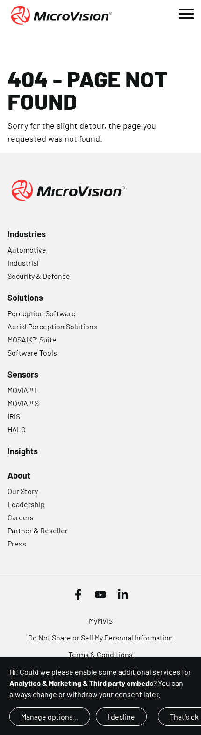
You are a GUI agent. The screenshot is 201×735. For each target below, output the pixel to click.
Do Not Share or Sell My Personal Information (100, 637)
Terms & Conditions (100, 654)
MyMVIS (101, 620)
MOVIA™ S (23, 403)
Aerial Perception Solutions (52, 326)
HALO (16, 429)
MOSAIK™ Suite (32, 339)
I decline (121, 716)
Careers (20, 517)
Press (16, 543)
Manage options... (50, 716)
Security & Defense (38, 275)
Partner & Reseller (37, 530)
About (18, 475)
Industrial (23, 262)
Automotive (26, 249)
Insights (22, 451)
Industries (26, 234)
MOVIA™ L (23, 390)
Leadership (26, 504)
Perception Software (41, 313)
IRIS (13, 416)
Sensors (22, 374)
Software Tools (32, 352)
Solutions (25, 297)
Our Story (22, 491)
